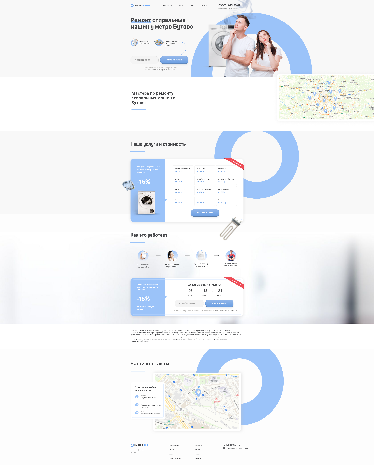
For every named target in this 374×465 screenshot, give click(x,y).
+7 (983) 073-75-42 (229, 5)
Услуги (181, 5)
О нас (192, 5)
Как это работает (175, 458)
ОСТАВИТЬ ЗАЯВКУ (174, 60)
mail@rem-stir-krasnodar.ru (228, 8)
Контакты (204, 5)
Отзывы (197, 454)
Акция (171, 454)
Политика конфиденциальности (139, 450)
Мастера (197, 449)
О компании (198, 445)
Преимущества (167, 5)
